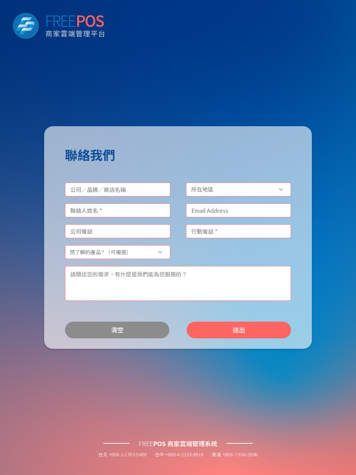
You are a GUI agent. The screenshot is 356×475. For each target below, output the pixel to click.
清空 (117, 329)
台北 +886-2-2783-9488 (122, 454)
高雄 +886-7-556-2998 (235, 454)
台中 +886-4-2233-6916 (179, 454)
